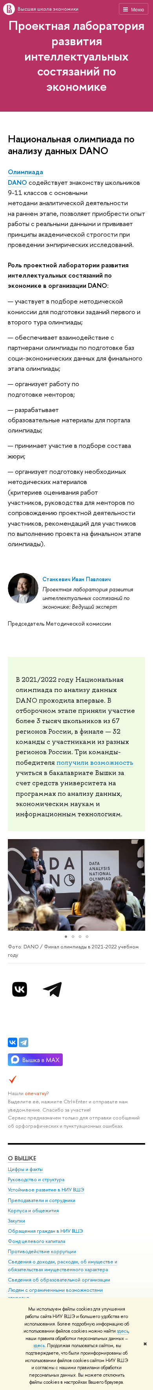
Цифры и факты (25, 1169)
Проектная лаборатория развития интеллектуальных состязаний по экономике (76, 56)
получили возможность (94, 762)
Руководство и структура (36, 1179)
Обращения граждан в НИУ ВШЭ (45, 1231)
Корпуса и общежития (33, 1210)
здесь (122, 1331)
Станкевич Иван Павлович (76, 579)
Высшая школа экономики (48, 8)
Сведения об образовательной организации (59, 1279)
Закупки (16, 1220)
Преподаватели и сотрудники (41, 1200)
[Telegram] (23, 1042)
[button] (15, 885)
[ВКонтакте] (12, 1042)
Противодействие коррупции (42, 1251)
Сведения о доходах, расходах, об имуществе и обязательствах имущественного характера (62, 1265)
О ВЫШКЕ (22, 1158)
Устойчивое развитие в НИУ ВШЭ (46, 1189)
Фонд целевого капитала (36, 1241)
